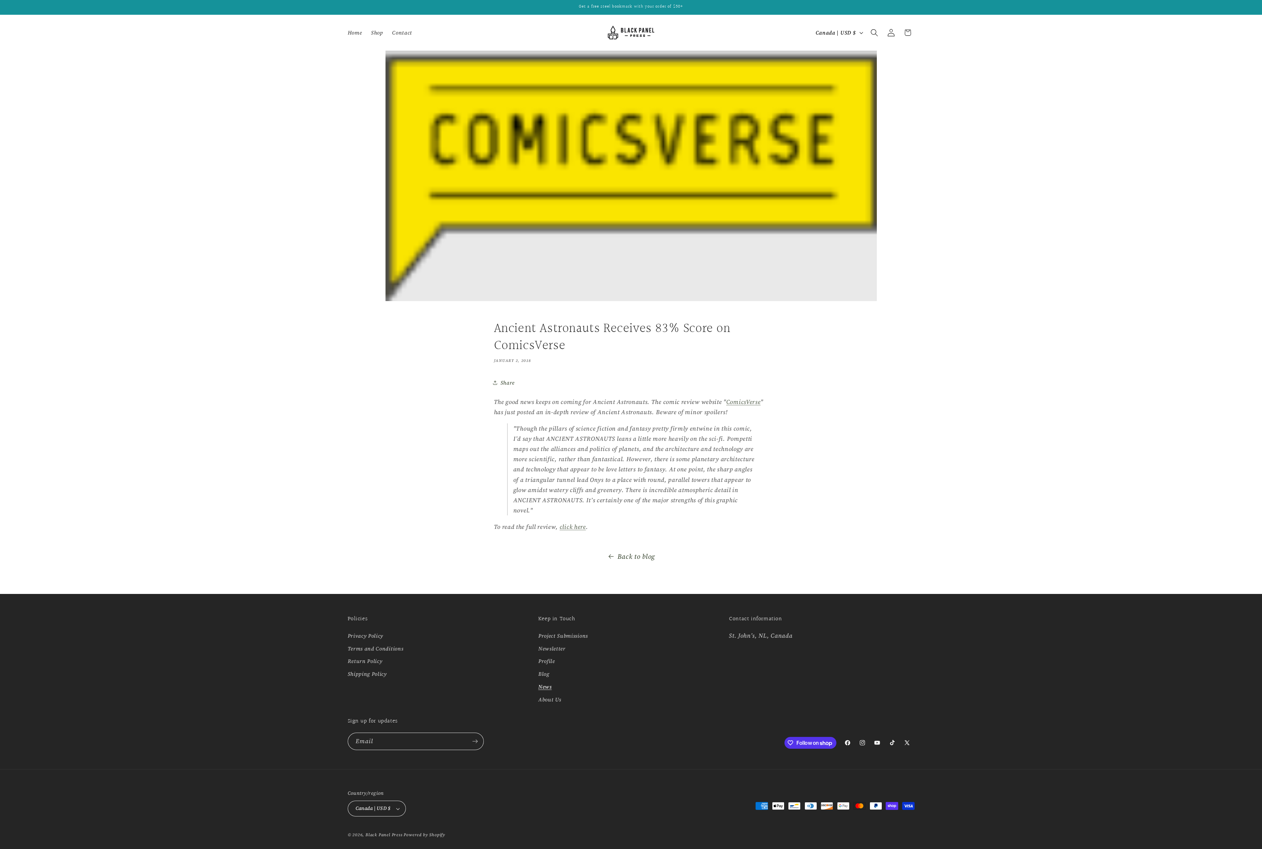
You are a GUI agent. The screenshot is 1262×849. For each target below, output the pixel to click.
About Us (549, 699)
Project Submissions (563, 635)
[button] (874, 32)
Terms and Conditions (376, 648)
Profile (546, 661)
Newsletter (552, 648)
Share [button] (508, 382)
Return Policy (365, 661)
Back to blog (636, 556)
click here (573, 527)
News (545, 686)
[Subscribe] (475, 741)
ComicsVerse (743, 402)
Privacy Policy (366, 635)
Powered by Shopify (424, 834)
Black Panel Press (384, 834)
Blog (543, 673)
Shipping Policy (367, 673)
